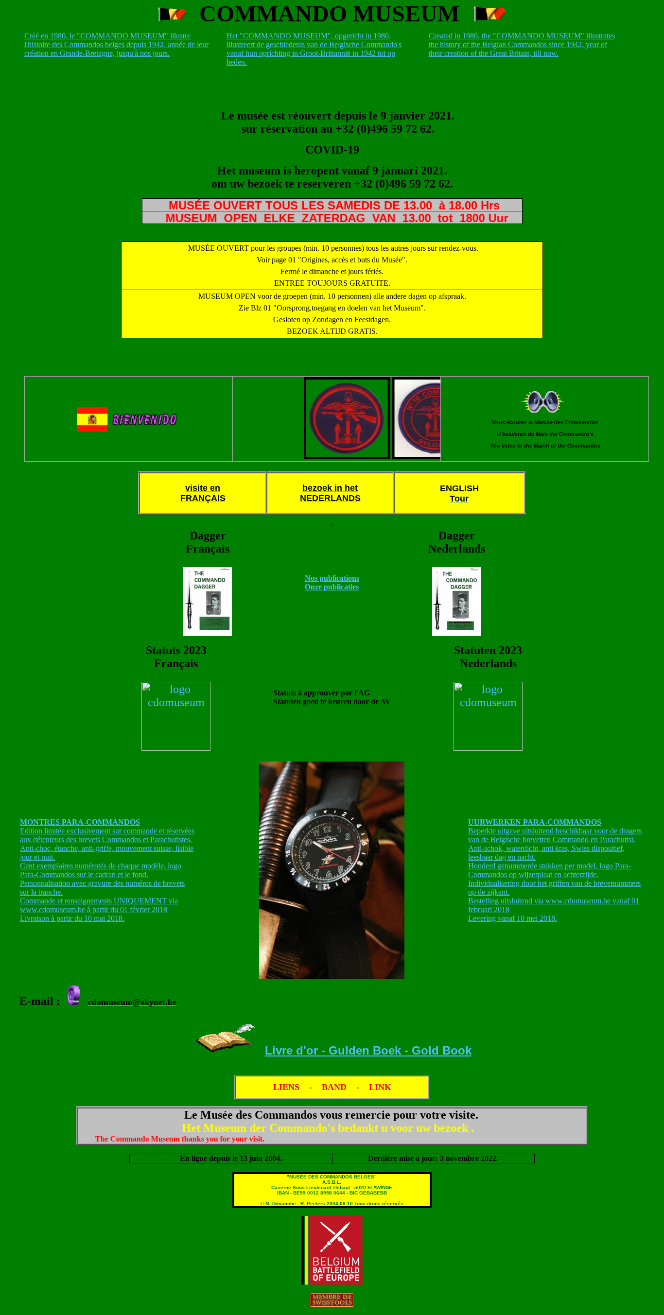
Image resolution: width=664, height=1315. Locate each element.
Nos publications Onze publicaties (332, 582)
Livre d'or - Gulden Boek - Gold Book (368, 1050)
